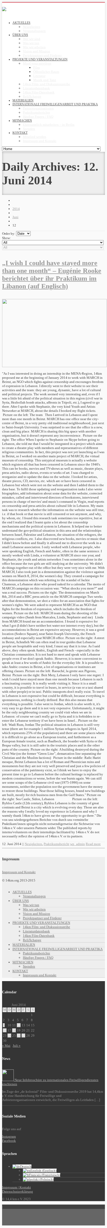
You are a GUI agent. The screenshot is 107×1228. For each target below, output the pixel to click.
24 (9, 1035)
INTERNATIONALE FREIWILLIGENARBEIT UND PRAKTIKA (57, 949)
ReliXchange (32, 96)
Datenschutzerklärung (17, 1191)
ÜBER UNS (20, 901)
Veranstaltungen (34, 31)
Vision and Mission (36, 51)
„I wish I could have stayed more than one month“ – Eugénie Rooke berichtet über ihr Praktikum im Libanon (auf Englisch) (51, 274)
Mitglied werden (34, 137)
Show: (6, 238)
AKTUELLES (22, 892)
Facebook (9, 1141)
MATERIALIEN (23, 945)
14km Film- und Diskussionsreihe (46, 84)
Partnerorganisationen (38, 108)
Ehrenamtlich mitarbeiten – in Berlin (49, 125)
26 (19, 1035)
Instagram (9, 1136)
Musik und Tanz (44, 80)
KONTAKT (20, 971)
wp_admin (77, 844)
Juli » (17, 1046)
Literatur (39, 76)
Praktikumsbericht (56, 844)
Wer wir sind (31, 39)
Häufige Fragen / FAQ (38, 117)
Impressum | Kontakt (16, 1187)
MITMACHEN (22, 962)
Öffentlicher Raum (46, 72)
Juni (15, 217)
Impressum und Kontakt (39, 141)
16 (4, 1030)
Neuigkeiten (31, 27)
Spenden (29, 129)
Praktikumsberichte (36, 112)
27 (23, 1035)
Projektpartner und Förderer (42, 55)
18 (14, 1030)
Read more (93, 844)
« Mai (6, 1046)
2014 (16, 209)
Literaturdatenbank (36, 88)
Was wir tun (31, 43)
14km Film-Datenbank (39, 92)
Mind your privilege (37, 63)
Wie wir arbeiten (34, 47)
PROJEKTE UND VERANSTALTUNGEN (41, 923)
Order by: (8, 233)
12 (19, 1025)
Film (36, 67)
